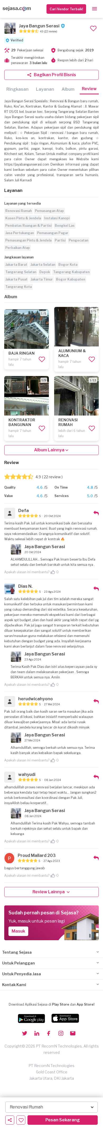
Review (89, 88)
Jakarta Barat (16, 265)
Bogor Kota (67, 265)
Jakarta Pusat (16, 279)
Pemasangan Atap (49, 211)
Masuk (18, 931)
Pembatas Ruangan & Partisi (28, 226)
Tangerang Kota (18, 287)
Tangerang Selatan (20, 272)
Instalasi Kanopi (56, 218)
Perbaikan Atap (17, 248)
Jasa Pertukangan (19, 233)
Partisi (60, 240)
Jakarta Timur (42, 279)
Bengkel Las (64, 226)
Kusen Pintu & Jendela (23, 218)
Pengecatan (78, 240)
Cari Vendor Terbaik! (66, 9)
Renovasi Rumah (18, 211)
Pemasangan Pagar (52, 233)
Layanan (45, 89)
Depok (44, 272)
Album (68, 89)
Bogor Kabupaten (70, 279)
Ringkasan (17, 89)
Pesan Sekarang (62, 1119)
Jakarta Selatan (42, 265)
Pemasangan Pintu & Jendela (28, 240)
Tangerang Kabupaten (71, 272)
